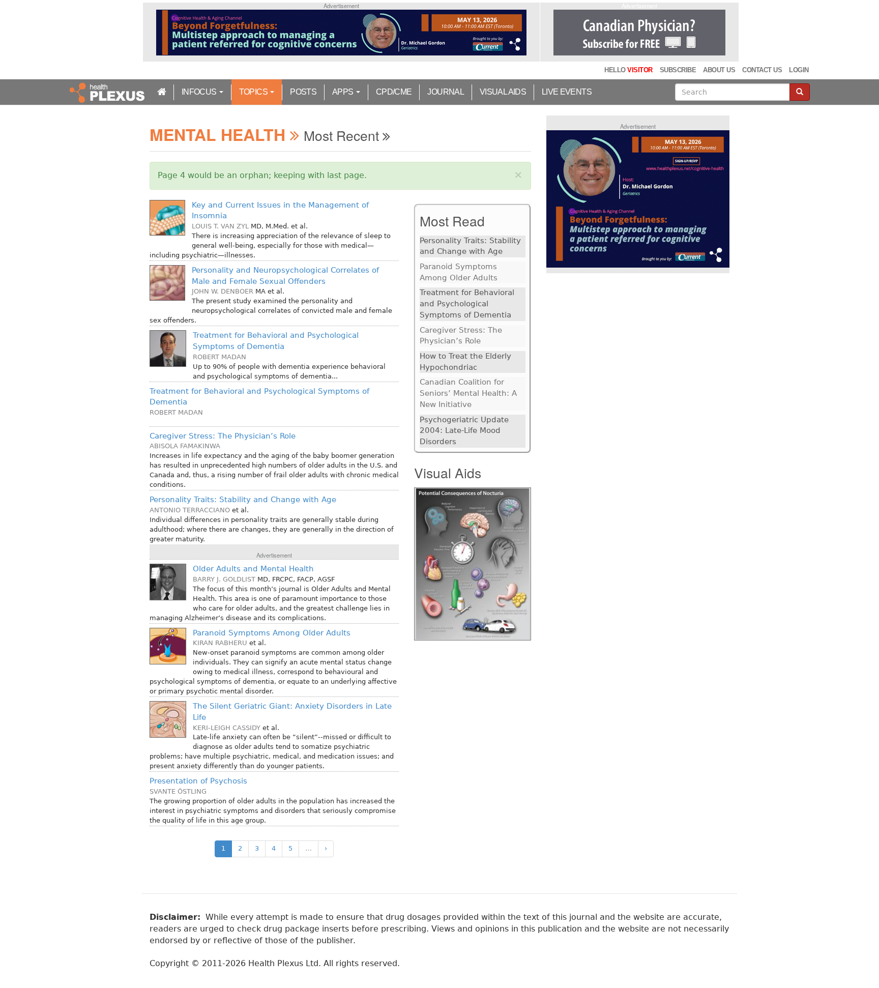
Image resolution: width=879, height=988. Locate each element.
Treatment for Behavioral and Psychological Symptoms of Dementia (467, 303)
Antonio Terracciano (190, 510)
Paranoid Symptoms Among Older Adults (271, 632)
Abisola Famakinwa (185, 446)
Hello (628, 70)
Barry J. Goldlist (224, 579)
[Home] (108, 92)
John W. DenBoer (222, 291)
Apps (343, 92)
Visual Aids (503, 92)
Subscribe (678, 70)
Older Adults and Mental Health (253, 568)
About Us (719, 70)
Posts (303, 92)
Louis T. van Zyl (220, 226)
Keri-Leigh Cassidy (226, 728)
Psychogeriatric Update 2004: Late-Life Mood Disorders (464, 430)
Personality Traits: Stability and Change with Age (243, 499)
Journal (445, 92)
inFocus (200, 92)
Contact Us (762, 70)
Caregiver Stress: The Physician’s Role (223, 436)
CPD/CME (394, 92)
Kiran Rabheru (220, 643)
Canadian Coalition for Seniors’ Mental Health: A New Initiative (468, 393)
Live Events (567, 92)
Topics (254, 92)
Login (798, 70)
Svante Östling (178, 791)
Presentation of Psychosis (198, 781)
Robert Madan (219, 357)
